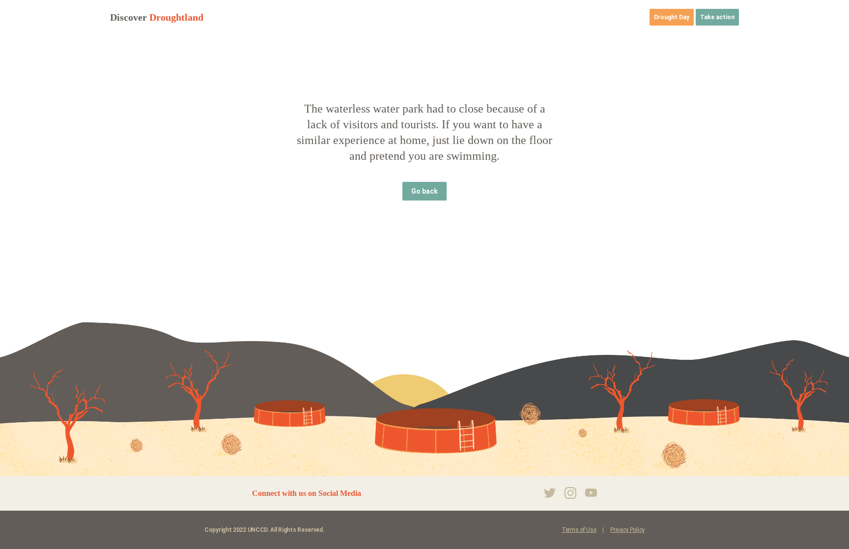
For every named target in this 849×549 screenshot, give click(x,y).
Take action (717, 17)
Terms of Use (579, 529)
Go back (424, 191)
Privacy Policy (627, 529)
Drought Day (671, 17)
